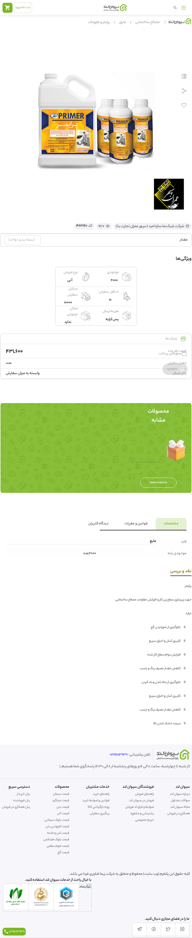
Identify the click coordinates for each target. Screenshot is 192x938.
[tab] (171, 524)
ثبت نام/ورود (22, 7)
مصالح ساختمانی (147, 23)
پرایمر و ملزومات (99, 23)
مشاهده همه (158, 482)
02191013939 (119, 755)
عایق (122, 23)
